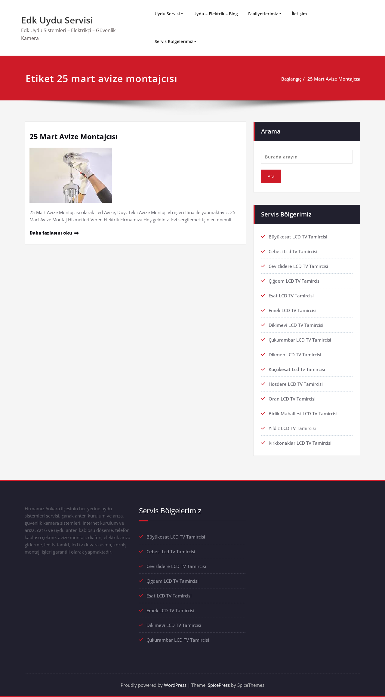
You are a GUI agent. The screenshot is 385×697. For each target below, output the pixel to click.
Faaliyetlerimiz (263, 14)
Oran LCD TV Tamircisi (292, 399)
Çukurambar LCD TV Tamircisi (300, 340)
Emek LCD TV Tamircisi (292, 310)
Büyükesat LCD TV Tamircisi (298, 237)
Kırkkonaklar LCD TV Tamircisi (300, 443)
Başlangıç (291, 79)
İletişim (299, 14)
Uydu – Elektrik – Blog (215, 14)
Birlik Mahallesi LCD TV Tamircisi (303, 413)
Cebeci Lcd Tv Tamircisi (293, 251)
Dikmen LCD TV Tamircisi (295, 355)
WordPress (175, 685)
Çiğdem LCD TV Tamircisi (295, 281)
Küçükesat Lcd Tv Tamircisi (297, 369)
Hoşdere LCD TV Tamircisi (296, 384)
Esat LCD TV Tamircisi (291, 296)
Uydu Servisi (167, 14)
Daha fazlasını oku (50, 233)
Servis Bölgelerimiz (174, 41)
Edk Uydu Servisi (57, 20)
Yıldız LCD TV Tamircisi (292, 428)
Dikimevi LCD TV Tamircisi (296, 325)
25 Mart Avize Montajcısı (333, 79)
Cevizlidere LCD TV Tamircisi (298, 266)
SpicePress (219, 685)
